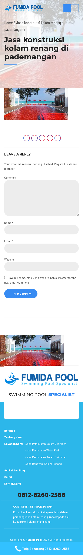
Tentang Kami (13, 437)
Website (9, 259)
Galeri (8, 477)
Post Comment (22, 293)
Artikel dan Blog (14, 470)
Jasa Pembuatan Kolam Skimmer (46, 457)
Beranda (9, 430)
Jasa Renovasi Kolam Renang (44, 463)
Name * (8, 222)
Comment (10, 177)
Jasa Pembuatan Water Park (43, 450)
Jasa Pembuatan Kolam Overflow (46, 443)
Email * (8, 241)
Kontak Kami (12, 483)
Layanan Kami (13, 443)
